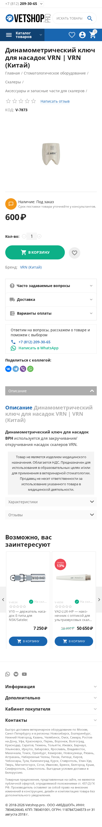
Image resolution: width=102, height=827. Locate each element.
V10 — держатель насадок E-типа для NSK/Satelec (27, 616)
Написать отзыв (55, 101)
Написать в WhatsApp (39, 347)
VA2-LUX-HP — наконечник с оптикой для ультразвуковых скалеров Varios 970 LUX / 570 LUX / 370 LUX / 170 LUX (74, 616)
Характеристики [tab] (23, 501)
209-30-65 (21, 4)
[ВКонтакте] (8, 369)
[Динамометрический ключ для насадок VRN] (51, 154)
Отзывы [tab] (15, 514)
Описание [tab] (17, 390)
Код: (9, 109)
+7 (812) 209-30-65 (34, 341)
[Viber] (23, 369)
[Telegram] (16, 369)
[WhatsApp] (30, 369)
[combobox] (74, 18)
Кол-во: (12, 236)
